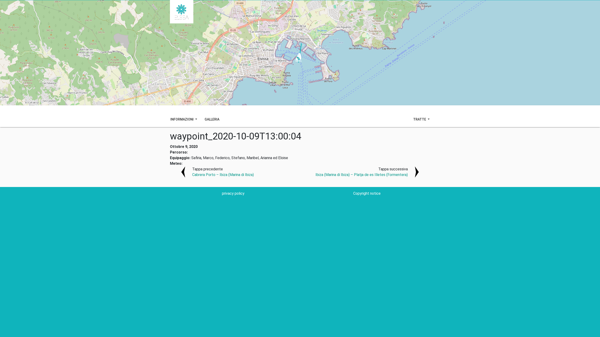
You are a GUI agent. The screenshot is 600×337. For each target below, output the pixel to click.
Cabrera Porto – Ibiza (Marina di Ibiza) (223, 174)
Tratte (420, 119)
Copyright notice (367, 193)
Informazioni (182, 119)
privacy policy (233, 193)
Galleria (212, 119)
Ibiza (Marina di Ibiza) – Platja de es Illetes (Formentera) (361, 174)
